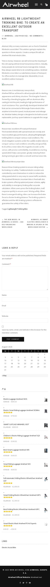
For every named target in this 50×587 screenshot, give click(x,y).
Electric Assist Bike (9, 547)
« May (4, 375)
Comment (6, 264)
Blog (4, 39)
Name (4, 295)
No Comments (36, 36)
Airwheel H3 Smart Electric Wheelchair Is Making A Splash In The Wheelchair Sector (37, 223)
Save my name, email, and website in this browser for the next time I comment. (24, 331)
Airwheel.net (36, 577)
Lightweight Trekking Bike (18, 209)
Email (4, 305)
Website (5, 316)
